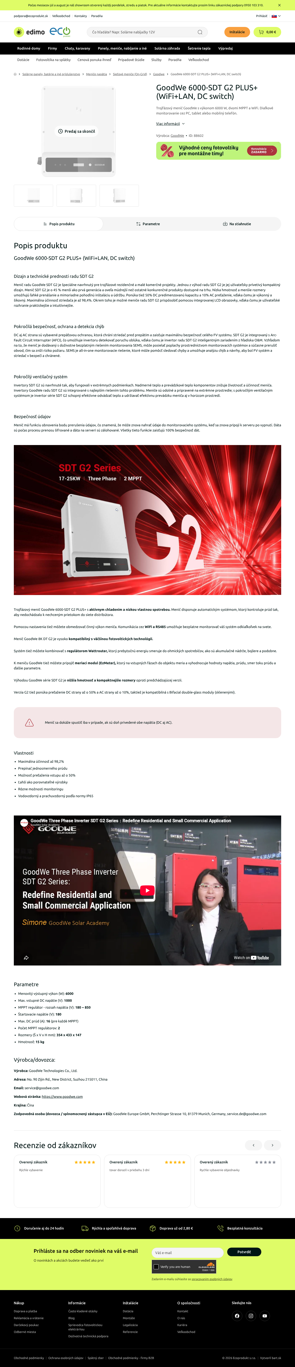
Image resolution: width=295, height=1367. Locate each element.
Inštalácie (237, 32)
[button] (261, 32)
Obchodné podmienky (29, 1358)
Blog (71, 1318)
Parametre (151, 224)
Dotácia (128, 1311)
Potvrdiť (244, 1252)
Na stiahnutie (240, 224)
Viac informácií (168, 124)
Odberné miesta (25, 1332)
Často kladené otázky (82, 1311)
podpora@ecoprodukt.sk (31, 16)
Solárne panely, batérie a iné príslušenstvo (51, 74)
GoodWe (177, 136)
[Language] (276, 16)
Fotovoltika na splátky (53, 60)
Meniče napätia (96, 74)
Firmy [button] (52, 48)
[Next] (272, 1145)
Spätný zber (96, 1358)
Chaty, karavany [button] (77, 48)
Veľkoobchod (61, 16)
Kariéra (182, 1325)
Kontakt (182, 1311)
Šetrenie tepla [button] (199, 48)
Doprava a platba (25, 1311)
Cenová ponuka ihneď (94, 60)
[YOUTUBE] (265, 1316)
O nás (181, 1318)
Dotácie (23, 60)
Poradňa (97, 16)
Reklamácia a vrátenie (29, 1318)
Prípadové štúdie (131, 60)
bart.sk (276, 1358)
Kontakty (81, 16)
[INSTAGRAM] (251, 1316)
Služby (156, 60)
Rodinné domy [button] (28, 48)
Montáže (129, 1318)
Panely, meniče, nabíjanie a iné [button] (122, 48)
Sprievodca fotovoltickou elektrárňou (85, 1327)
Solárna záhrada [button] (167, 48)
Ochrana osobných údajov (65, 1358)
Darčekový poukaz (26, 1325)
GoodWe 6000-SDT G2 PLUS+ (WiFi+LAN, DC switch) (206, 74)
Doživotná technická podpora (88, 1336)
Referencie (130, 1332)
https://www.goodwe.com (62, 1097)
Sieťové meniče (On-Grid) (130, 74)
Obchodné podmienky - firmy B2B (131, 1358)
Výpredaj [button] (225, 48)
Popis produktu (62, 224)
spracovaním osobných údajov (212, 1279)
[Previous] (253, 1145)
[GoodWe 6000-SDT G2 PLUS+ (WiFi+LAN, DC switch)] (33, 196)
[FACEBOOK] (237, 1316)
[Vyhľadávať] (200, 32)
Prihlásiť (261, 16)
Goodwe (159, 74)
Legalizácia (130, 1325)
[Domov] (42, 32)
